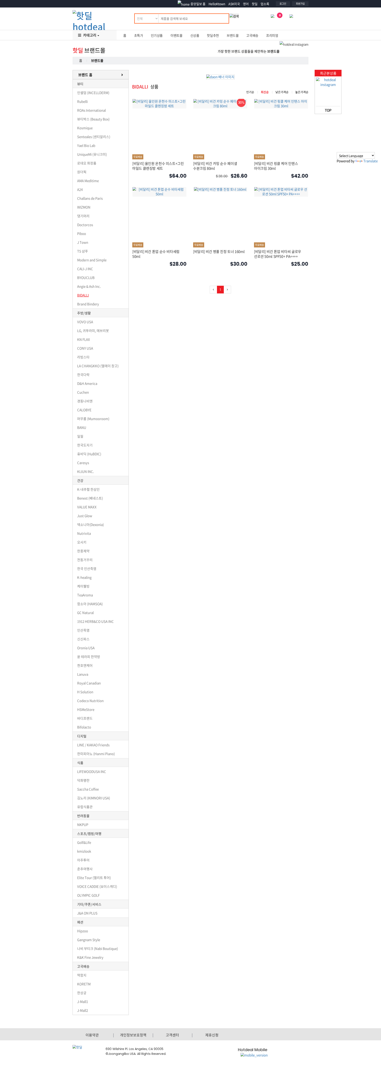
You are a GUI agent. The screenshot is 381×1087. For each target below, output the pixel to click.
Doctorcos (85, 224)
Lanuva (82, 674)
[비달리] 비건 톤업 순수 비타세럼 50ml (155, 254)
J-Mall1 (82, 1001)
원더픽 (81, 171)
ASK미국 (234, 4)
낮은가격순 (282, 92)
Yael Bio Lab (86, 145)
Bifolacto (84, 727)
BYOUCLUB (86, 277)
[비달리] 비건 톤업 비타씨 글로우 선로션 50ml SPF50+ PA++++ (277, 254)
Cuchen (83, 392)
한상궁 (81, 992)
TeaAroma (85, 595)
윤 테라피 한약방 (88, 656)
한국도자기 (85, 445)
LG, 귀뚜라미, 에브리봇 (93, 330)
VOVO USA (85, 321)
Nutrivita (84, 533)
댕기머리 (83, 216)
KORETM (84, 984)
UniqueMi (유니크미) (92, 154)
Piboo (81, 233)
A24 (80, 189)
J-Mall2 (82, 1010)
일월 (80, 436)
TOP (328, 110)
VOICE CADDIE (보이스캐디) (97, 886)
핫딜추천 (213, 35)
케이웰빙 (83, 586)
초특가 (138, 35)
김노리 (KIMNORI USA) (93, 798)
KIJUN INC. (85, 471)
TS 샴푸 (82, 251)
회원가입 (300, 4)
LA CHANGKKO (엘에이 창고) (98, 365)
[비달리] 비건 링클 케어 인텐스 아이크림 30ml (276, 166)
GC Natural (85, 612)
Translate (370, 160)
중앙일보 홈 (197, 4)
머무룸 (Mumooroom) (93, 418)
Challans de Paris (90, 198)
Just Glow (84, 515)
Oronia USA (86, 647)
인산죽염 (83, 630)
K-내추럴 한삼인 (88, 489)
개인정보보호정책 (133, 1034)
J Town (82, 242)
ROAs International (91, 110)
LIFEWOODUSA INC (91, 771)
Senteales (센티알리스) (93, 136)
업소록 (265, 4)
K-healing (84, 577)
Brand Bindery (88, 304)
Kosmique (85, 127)
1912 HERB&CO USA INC (95, 621)
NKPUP (82, 824)
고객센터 (172, 1034)
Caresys (83, 462)
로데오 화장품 (86, 163)
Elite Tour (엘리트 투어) (94, 877)
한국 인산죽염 (86, 568)
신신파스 (83, 639)
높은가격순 (301, 92)
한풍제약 (83, 551)
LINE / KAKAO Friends (93, 744)
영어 (246, 4)
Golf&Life (84, 842)
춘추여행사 (85, 868)
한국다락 (83, 374)
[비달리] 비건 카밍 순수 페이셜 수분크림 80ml (215, 166)
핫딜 (255, 4)
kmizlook (84, 851)
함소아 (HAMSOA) (90, 603)
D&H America (87, 383)
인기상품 (157, 35)
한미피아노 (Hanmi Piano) (96, 753)
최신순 (265, 92)
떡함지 (81, 975)
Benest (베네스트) (90, 498)
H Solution (85, 691)
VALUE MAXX (87, 507)
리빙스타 (83, 357)
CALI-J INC (85, 268)
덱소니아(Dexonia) (90, 524)
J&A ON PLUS (87, 913)
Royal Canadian (89, 683)
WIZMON (83, 207)
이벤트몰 (176, 35)
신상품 (194, 35)
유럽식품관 (85, 806)
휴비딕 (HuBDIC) (89, 453)
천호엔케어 (85, 665)
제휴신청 (212, 1034)
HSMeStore (85, 709)
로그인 (283, 4)
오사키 (81, 542)
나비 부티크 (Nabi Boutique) (97, 948)
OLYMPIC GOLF (88, 895)
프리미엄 (272, 35)
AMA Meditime (88, 180)
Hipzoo (82, 931)
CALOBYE (84, 409)
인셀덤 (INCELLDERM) (93, 92)
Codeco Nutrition (90, 700)
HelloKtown (217, 4)
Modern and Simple (91, 260)
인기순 (250, 92)
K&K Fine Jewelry (90, 957)
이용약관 (92, 1034)
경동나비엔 (85, 401)
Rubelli (82, 101)
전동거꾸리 (85, 559)
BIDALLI (83, 295)
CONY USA (85, 348)
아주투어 (83, 860)
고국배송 (252, 35)
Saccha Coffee (88, 789)
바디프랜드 (85, 718)
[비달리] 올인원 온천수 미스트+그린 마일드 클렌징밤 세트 (158, 166)
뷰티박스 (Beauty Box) (93, 119)
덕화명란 (83, 780)
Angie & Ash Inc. (89, 286)
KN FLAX (83, 339)
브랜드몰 (233, 35)
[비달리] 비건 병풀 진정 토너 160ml (219, 251)
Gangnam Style (88, 939)
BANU (81, 427)
